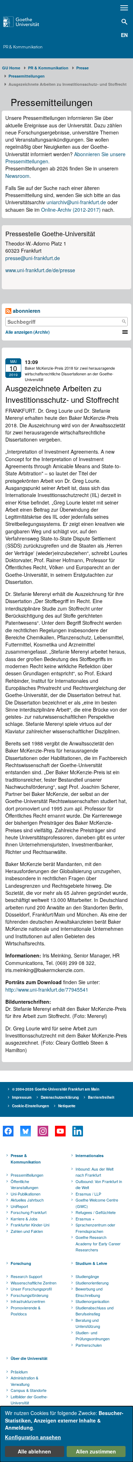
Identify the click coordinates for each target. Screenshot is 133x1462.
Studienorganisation (92, 1301)
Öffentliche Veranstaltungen (24, 1184)
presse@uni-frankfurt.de (32, 258)
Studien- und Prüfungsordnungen (93, 1336)
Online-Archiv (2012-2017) (71, 209)
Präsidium (19, 1371)
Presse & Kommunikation (26, 1159)
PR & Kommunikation (23, 46)
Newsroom (17, 175)
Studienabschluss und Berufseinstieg (94, 1311)
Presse (82, 67)
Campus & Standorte (28, 1390)
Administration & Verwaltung (24, 1381)
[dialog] (66, 1434)
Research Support (26, 1276)
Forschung (21, 1263)
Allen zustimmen (96, 1451)
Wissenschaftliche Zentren (33, 1283)
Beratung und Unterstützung (88, 1323)
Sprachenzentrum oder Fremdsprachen (95, 1228)
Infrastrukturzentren (28, 1301)
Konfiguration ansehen (33, 1437)
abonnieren (25, 310)
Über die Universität (29, 1358)
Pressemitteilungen (27, 1175)
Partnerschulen (89, 1345)
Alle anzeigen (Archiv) (27, 332)
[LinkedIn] (77, 1131)
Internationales (90, 1155)
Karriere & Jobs (24, 1218)
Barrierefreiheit (101, 1097)
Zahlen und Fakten (27, 1231)
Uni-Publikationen (25, 1194)
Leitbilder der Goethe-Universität (29, 1400)
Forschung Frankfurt (28, 1212)
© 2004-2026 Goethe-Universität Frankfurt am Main (55, 1089)
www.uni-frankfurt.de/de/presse (40, 270)
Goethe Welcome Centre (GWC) (97, 1203)
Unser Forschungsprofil (31, 1289)
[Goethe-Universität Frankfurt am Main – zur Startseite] (30, 21)
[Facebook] (8, 1131)
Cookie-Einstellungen (30, 1105)
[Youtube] (60, 1131)
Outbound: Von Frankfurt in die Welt (99, 1184)
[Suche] (123, 321)
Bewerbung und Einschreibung (89, 1292)
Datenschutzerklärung (60, 1097)
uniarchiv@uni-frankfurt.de (76, 202)
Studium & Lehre (91, 1263)
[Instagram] (43, 1131)
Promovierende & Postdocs (25, 1311)
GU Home (11, 67)
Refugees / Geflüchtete (96, 1212)
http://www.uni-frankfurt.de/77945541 (47, 989)
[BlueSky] (25, 1131)
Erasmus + (85, 1218)
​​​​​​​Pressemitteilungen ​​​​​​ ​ (28, 76)
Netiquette (67, 1105)
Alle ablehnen (34, 1451)
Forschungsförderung (29, 1295)
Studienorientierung (92, 1283)
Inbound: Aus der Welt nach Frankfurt (94, 1172)
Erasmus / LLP (88, 1194)
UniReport (19, 1206)
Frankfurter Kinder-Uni (30, 1225)
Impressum (22, 1097)
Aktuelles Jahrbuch (27, 1200)
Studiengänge (87, 1276)
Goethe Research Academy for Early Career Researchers (98, 1243)
